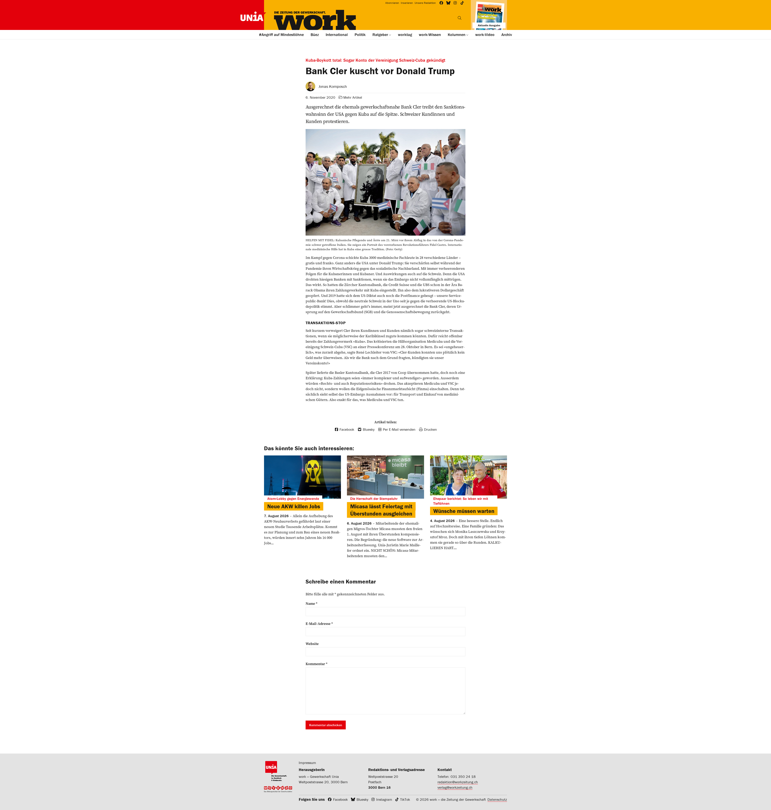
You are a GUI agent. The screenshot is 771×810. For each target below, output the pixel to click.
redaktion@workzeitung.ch (458, 782)
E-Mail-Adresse (319, 623)
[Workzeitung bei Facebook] (441, 3)
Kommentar (316, 664)
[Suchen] (459, 18)
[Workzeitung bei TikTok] (462, 3)
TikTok (405, 799)
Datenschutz (497, 799)
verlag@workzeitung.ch (455, 787)
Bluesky (362, 799)
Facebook (340, 799)
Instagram (384, 799)
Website (312, 644)
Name (311, 603)
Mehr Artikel (352, 97)
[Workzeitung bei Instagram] (455, 3)
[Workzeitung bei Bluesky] (448, 3)
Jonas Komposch (332, 86)
